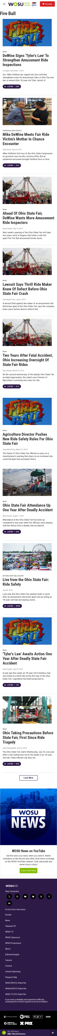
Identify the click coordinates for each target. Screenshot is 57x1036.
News (5, 52)
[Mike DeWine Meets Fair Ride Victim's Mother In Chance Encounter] (27, 111)
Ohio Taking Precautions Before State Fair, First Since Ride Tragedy (28, 737)
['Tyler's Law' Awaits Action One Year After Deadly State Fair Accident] (27, 631)
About (7, 949)
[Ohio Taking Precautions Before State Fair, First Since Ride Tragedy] (27, 710)
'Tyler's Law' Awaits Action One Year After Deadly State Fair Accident (27, 658)
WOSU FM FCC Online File (15, 983)
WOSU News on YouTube (28, 851)
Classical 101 (10, 926)
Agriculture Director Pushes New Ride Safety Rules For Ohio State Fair (28, 439)
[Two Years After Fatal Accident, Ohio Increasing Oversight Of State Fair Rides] (27, 332)
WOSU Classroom (12, 938)
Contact (8, 966)
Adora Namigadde (9, 748)
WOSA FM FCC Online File (15, 989)
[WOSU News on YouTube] (28, 817)
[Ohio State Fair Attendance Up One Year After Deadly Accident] (27, 482)
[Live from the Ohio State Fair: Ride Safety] (27, 556)
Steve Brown (7, 371)
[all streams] (53, 1032)
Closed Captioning (12, 972)
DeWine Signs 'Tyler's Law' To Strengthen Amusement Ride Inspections (26, 60)
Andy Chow (7, 149)
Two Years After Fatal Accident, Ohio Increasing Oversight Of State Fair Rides (28, 360)
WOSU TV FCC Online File (15, 994)
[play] (4, 1032)
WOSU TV (9, 932)
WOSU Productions (13, 943)
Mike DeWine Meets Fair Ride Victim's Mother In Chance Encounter (26, 139)
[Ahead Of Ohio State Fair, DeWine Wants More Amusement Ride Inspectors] (27, 190)
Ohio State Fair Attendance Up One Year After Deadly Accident (28, 507)
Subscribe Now (28, 870)
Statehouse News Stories (12, 130)
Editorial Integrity (12, 955)
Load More (28, 778)
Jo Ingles (6, 71)
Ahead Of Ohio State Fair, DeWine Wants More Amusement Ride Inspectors (28, 218)
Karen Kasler (7, 228)
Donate (48, 4)
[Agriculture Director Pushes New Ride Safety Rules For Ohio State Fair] (27, 411)
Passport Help (11, 977)
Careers (8, 960)
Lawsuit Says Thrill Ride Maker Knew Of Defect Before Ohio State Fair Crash (27, 289)
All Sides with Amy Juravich (13, 576)
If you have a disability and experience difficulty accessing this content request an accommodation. (26, 1001)
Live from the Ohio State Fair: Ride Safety (26, 582)
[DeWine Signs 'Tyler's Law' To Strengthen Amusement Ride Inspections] (27, 32)
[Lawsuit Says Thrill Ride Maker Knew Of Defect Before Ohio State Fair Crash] (27, 261)
